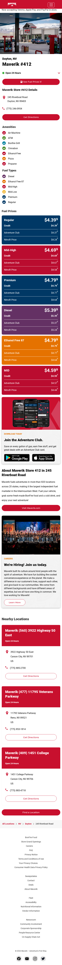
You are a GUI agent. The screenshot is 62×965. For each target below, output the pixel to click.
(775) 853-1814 (18, 729)
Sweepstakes (31, 876)
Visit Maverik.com (31, 508)
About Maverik (31, 889)
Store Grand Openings (31, 842)
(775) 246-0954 (14, 108)
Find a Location (31, 812)
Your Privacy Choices (28, 863)
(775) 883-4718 (18, 790)
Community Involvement (31, 924)
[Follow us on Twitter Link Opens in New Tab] (43, 958)
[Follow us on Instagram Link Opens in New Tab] (35, 959)
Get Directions (20, 116)
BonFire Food (31, 837)
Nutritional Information (31, 906)
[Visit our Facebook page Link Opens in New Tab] (19, 959)
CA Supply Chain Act (31, 937)
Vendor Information (31, 911)
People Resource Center (29, 932)
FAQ (31, 850)
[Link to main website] (10, 4)
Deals (31, 885)
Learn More (15, 602)
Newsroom (31, 920)
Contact (31, 880)
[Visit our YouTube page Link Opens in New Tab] (27, 958)
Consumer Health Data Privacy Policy (31, 867)
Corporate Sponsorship (31, 928)
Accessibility (31, 902)
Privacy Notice (31, 854)
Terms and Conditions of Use (31, 859)
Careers (29, 846)
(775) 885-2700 (18, 668)
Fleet (31, 898)
